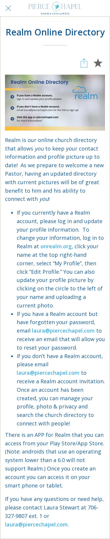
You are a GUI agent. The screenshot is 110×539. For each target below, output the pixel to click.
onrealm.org (56, 246)
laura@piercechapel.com (63, 330)
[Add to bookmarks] (98, 63)
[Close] (8, 8)
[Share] (84, 63)
